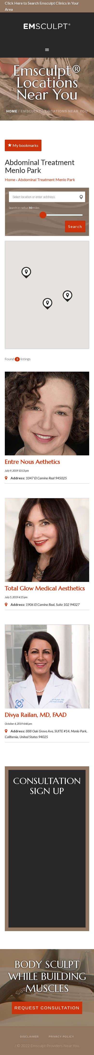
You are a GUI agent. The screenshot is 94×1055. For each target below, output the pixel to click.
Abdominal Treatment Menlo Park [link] (46, 179)
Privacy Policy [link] (61, 1036)
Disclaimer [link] (29, 1036)
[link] (47, 26)
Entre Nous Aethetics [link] (32, 461)
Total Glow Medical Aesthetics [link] (45, 588)
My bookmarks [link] (25, 145)
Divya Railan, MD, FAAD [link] (36, 714)
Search (75, 226)
